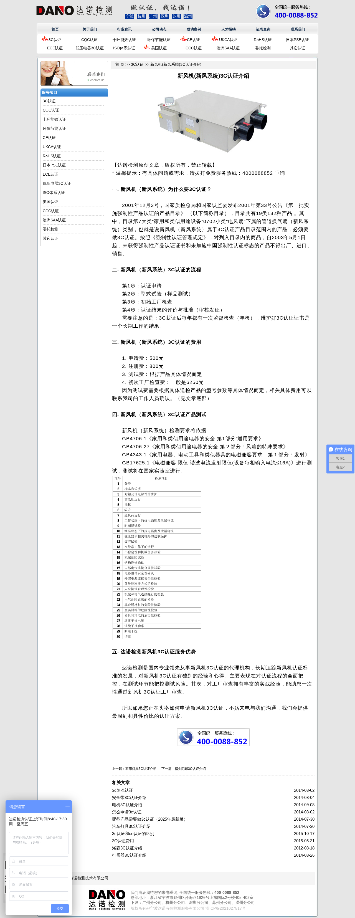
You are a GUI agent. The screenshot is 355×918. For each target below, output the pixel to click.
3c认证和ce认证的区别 (133, 833)
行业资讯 (124, 29)
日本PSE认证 (297, 39)
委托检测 (263, 48)
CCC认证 (194, 48)
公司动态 (159, 29)
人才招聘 (228, 29)
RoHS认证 (263, 39)
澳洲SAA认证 (228, 48)
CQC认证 (89, 39)
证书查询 (263, 29)
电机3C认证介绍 (127, 804)
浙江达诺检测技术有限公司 (85, 878)
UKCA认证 (228, 39)
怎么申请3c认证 (126, 812)
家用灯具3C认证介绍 (140, 769)
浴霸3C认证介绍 (127, 848)
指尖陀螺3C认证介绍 (190, 769)
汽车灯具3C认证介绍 (131, 826)
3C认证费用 (123, 840)
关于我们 (90, 29)
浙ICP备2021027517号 (226, 908)
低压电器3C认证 (89, 48)
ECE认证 (55, 48)
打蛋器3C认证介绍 (129, 855)
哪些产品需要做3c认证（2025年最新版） (150, 819)
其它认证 (297, 48)
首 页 (119, 64)
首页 (55, 29)
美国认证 (159, 48)
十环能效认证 (124, 39)
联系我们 (298, 29)
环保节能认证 (159, 39)
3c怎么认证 (122, 790)
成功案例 (194, 29)
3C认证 (55, 39)
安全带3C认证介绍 (129, 797)
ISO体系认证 (124, 48)
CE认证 (193, 39)
